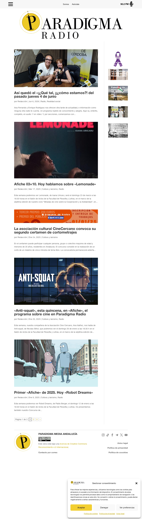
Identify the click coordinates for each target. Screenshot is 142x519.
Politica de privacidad (107, 514)
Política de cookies (91, 514)
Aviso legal (120, 514)
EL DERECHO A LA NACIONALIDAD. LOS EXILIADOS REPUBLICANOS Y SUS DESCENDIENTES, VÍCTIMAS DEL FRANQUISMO (120, 67)
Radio (43, 101)
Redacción (22, 101)
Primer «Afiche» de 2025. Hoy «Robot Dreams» (53, 392)
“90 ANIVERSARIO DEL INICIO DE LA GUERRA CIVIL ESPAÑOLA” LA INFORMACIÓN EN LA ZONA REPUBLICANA (119, 125)
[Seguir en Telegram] (117, 435)
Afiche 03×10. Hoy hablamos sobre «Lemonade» (55, 184)
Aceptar (81, 507)
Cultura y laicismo (50, 189)
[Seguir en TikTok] (108, 435)
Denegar (104, 507)
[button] (136, 483)
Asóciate (75, 4)
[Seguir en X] (121, 435)
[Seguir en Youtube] (126, 435)
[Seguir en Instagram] (103, 435)
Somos (66, 4)
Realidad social (53, 101)
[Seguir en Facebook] (112, 435)
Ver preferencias (127, 507)
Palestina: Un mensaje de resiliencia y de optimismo (118, 92)
